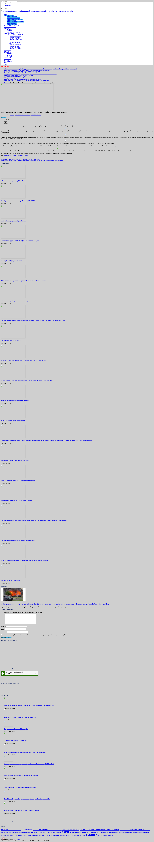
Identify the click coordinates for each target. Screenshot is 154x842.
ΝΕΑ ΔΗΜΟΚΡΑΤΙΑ (123, 832)
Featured (6, 82)
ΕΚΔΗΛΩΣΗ (147, 830)
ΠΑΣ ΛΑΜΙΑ (136, 832)
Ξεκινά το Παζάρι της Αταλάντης (10, 580)
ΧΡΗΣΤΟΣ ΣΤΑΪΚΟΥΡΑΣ (107, 835)
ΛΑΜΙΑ (65, 832)
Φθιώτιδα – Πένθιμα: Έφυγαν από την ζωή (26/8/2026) (18, 75)
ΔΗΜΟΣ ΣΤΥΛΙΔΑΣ (12, 24)
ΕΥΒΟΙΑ (7, 832)
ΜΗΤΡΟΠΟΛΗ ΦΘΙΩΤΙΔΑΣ (92, 832)
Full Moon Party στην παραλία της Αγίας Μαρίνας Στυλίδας (21, 810)
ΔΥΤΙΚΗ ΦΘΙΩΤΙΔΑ (137, 830)
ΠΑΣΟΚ (140, 832)
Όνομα (3, 626)
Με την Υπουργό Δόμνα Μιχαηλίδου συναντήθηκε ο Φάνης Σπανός (22, 71)
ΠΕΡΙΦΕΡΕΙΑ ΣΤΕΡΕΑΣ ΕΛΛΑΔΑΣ (18, 835)
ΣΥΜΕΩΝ (67, 835)
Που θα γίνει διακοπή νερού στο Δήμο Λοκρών (15, 460)
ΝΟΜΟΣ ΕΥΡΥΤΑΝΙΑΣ (16, 39)
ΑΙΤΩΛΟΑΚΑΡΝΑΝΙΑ (15, 36)
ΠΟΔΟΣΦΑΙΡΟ (36, 835)
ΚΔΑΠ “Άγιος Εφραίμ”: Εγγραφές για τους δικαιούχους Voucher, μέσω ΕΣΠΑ (27, 799)
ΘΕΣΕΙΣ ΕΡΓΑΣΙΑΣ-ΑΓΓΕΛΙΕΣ (11, 25)
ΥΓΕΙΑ (5, 64)
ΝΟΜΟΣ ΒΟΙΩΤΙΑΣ (15, 37)
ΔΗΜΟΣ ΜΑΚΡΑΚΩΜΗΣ (13, 18)
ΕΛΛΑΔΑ (9, 29)
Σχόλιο (3, 623)
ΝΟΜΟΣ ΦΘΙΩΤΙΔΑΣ (15, 41)
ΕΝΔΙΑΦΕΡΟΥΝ (8, 61)
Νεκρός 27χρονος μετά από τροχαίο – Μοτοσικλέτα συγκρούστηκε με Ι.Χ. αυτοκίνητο (27, 72)
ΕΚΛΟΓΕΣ (3, 832)
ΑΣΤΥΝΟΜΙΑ (26, 830)
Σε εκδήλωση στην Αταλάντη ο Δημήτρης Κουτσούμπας (18, 480)
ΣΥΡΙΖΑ (71, 835)
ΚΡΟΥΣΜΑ (42, 832)
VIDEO (5, 62)
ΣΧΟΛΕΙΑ (76, 835)
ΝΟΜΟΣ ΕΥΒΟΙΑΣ (15, 38)
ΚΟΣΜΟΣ (9, 30)
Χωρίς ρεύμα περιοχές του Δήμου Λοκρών (13, 221)
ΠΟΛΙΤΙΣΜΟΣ (7, 52)
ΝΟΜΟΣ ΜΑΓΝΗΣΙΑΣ (15, 47)
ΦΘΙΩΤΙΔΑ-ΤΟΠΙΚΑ (9, 15)
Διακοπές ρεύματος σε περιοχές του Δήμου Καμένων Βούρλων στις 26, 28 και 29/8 (26, 80)
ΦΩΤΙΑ (99, 835)
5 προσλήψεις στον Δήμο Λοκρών (11, 340)
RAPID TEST (11, 830)
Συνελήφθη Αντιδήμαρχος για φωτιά (11, 260)
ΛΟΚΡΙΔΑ (73, 832)
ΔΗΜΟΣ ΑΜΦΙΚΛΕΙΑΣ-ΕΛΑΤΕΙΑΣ (15, 21)
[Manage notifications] (3, 838)
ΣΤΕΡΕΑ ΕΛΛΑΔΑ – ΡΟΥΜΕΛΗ (15, 34)
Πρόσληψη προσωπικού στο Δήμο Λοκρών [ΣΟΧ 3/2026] (18, 201)
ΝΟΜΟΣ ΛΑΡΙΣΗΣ (14, 46)
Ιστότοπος (3, 632)
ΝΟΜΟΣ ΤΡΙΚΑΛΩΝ (15, 48)
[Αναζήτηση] (1, 8)
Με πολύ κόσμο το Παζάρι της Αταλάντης (13, 420)
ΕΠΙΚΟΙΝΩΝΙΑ (7, 5)
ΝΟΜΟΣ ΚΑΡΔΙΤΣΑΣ (15, 45)
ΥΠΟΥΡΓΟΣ (81, 835)
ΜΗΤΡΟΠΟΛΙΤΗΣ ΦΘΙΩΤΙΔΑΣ (109, 832)
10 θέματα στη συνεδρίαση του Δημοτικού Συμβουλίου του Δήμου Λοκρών (23, 280)
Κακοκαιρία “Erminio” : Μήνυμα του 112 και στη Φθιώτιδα (20, 159)
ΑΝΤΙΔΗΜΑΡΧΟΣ (8, 155)
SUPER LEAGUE (17, 830)
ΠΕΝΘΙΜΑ (145, 832)
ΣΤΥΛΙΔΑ (62, 835)
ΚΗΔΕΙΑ (27, 832)
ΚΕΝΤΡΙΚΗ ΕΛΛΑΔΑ (9, 33)
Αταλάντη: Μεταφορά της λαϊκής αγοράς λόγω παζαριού (18, 540)
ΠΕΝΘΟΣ (3, 835)
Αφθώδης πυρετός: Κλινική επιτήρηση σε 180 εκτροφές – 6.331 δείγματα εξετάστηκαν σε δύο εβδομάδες (32, 160)
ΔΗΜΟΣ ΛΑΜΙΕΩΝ (12, 16)
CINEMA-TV (7, 51)
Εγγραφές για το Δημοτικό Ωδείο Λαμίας (15, 76)
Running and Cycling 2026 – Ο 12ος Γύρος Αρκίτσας (16, 500)
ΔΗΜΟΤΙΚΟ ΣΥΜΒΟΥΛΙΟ (125, 830)
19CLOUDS (17, 839)
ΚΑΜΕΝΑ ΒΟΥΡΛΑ (20, 832)
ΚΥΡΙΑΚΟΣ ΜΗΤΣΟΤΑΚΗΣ (54, 832)
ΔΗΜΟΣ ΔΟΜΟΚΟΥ (12, 23)
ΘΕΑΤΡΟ (9, 54)
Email (2, 629)
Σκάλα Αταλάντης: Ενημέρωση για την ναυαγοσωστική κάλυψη (20, 301)
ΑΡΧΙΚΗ (6, 14)
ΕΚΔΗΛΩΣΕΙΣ (7, 50)
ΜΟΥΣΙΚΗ (9, 56)
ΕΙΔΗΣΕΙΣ (6, 28)
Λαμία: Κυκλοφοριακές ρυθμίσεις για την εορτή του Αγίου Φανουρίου (22, 79)
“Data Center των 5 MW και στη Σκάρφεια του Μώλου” (20, 787)
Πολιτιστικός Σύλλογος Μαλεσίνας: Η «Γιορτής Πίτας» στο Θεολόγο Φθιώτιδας (24, 360)
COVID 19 (4, 830)
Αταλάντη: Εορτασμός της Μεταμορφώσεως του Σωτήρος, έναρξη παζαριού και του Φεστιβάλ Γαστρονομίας (33, 520)
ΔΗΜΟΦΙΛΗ (27, 115)
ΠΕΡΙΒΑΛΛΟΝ (7, 59)
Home (2, 82)
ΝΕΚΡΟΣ (130, 832)
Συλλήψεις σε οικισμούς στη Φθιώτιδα (14, 78)
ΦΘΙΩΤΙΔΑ (91, 835)
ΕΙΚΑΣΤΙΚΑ (10, 55)
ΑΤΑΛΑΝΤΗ (16, 155)
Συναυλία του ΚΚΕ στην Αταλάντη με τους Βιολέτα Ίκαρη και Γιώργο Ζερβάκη (24, 560)
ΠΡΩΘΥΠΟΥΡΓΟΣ (45, 835)
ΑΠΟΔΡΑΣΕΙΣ (7, 57)
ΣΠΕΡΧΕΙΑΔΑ (55, 835)
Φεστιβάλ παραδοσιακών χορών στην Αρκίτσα (15, 400)
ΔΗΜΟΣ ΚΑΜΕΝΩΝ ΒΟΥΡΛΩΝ (15, 19)
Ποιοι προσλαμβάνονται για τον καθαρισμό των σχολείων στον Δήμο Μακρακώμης (27, 70)
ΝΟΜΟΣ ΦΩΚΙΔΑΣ (15, 42)
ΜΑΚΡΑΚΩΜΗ (80, 832)
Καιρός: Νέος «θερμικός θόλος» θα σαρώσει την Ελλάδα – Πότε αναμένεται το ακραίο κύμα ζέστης (30, 74)
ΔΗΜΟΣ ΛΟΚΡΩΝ (11, 20)
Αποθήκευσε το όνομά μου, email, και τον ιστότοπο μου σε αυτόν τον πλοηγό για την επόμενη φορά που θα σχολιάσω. (35, 635)
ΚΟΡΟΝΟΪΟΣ (33, 832)
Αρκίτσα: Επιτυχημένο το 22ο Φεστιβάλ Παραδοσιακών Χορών (20, 240)
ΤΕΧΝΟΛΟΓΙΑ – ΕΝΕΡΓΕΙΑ (14, 32)
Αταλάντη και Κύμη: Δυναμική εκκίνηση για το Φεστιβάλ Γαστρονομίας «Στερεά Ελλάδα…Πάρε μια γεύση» (33, 320)
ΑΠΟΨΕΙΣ (6, 60)
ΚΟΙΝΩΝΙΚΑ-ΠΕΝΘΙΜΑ (10, 27)
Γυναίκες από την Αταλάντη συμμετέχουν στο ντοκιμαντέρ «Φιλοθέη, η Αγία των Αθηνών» (28, 380)
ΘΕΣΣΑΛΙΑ (10, 43)
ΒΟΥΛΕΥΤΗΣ (43, 830)
